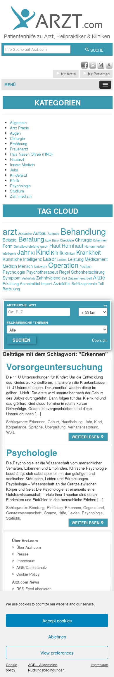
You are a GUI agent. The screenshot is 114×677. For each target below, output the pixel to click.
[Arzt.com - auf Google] (109, 67)
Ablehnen (57, 636)
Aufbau (39, 233)
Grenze (50, 512)
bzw (48, 240)
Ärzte (99, 277)
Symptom (11, 278)
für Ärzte (68, 74)
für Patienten (98, 74)
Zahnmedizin (21, 196)
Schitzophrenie (84, 283)
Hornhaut (72, 245)
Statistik (13, 518)
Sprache (36, 427)
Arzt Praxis (19, 128)
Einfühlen (55, 507)
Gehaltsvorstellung (26, 246)
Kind (43, 252)
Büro (55, 240)
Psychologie (20, 185)
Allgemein (18, 122)
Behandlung (83, 231)
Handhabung (71, 421)
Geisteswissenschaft (24, 512)
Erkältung (11, 283)
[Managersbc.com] (100, 67)
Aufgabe (53, 233)
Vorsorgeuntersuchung (54, 366)
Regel (64, 272)
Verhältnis (28, 278)
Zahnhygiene (48, 278)
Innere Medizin (22, 164)
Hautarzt (17, 159)
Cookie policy (11, 667)
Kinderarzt (18, 175)
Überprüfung (55, 427)
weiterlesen (86, 437)
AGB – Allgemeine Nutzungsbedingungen (46, 667)
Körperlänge (16, 427)
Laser (49, 258)
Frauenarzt (19, 149)
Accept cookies (57, 620)
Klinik (14, 180)
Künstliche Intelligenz (22, 259)
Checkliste (67, 240)
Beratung (31, 238)
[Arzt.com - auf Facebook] (84, 67)
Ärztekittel (61, 283)
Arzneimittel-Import (36, 283)
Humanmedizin (94, 246)
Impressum (99, 664)
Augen (15, 133)
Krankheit (88, 252)
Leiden (62, 259)
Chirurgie (17, 138)
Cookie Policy (28, 574)
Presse (22, 554)
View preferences (57, 653)
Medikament (96, 259)
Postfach (85, 266)
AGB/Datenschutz (31, 567)
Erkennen (100, 240)
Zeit (64, 278)
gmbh (44, 246)
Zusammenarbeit (80, 278)
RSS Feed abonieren (33, 588)
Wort (10, 432)
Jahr (23, 251)
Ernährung (18, 143)
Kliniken (70, 253)
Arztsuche (25, 233)
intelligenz (9, 253)
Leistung (76, 259)
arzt (10, 231)
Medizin (10, 266)
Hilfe (62, 512)
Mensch (25, 266)
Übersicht (99, 340)
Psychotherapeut (42, 272)
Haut (55, 245)
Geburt (53, 421)
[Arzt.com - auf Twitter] (92, 67)
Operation (63, 265)
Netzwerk (40, 266)
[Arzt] (57, 40)
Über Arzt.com (28, 547)
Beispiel (10, 240)
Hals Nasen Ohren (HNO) (31, 154)
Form (8, 246)
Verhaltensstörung (83, 427)
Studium (17, 191)
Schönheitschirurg (88, 272)
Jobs (14, 170)
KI (33, 253)
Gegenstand (93, 507)
